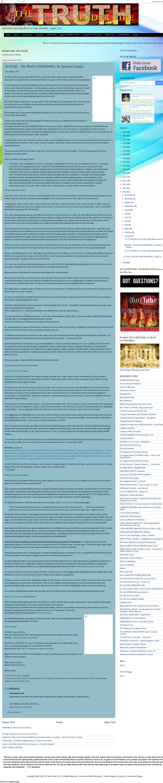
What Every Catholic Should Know (133, 648)
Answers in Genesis (128, 390)
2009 (124, 263)
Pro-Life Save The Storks (129, 596)
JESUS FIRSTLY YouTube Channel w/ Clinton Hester (141, 504)
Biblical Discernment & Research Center (136, 404)
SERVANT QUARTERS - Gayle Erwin (135, 615)
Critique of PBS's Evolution (130, 431)
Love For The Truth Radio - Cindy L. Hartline (137, 535)
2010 (124, 192)
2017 (124, 166)
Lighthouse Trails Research (130, 516)
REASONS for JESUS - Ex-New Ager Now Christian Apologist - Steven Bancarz (140, 610)
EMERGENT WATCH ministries (132, 471)
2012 (124, 184)
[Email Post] (34, 676)
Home (59, 722)
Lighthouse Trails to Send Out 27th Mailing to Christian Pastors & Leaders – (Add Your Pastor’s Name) (42, 737)
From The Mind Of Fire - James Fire (134, 492)
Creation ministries (127, 428)
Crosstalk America (127, 438)
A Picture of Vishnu (43, 613)
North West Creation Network (131, 558)
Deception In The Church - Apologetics (135, 442)
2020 (124, 154)
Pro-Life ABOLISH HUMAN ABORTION (135, 575)
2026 (124, 132)
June (127, 217)
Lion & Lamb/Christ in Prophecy (132, 520)
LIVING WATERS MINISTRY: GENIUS (135, 532)
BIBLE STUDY (51, 35)
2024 (124, 139)
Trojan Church (67, 502)
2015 (124, 173)
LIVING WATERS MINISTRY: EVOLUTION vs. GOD (140, 529)
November (129, 199)
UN (28, 681)
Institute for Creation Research (132, 495)
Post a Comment (13, 712)
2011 (124, 188)
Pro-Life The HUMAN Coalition (132, 599)
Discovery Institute (127, 449)
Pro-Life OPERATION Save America (134, 592)
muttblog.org (33, 704)
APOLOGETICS (27, 35)
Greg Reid (50, 678)
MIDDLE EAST (110, 35)
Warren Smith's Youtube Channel (133, 644)
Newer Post (8, 722)
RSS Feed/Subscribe (128, 51)
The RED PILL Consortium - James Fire (135, 637)
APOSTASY (39, 35)
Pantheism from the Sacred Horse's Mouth (21, 366)
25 (21, 448)
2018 (124, 162)
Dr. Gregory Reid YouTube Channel (134, 452)
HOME (8, 35)
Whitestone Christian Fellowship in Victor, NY (137, 651)
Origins (122, 568)
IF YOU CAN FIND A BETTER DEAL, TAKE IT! (142, 257)
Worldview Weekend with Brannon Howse (136, 654)
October (128, 202)
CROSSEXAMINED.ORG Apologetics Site (136, 435)
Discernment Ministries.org (130, 445)
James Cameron (61, 678)
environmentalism (34, 678)
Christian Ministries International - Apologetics (138, 418)
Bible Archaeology (127, 397)
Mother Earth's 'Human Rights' (16, 475)
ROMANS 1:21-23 (12, 448)
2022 (124, 147)
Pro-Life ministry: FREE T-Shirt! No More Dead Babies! (141, 589)
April (127, 225)
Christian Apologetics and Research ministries (138, 414)
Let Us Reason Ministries (129, 513)
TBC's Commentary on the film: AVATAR (37, 649)
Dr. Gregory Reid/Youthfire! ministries (134, 461)
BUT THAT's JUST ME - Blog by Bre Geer (136, 408)
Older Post (109, 722)
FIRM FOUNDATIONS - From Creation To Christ (139, 485)
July (126, 214)
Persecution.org (126, 572)
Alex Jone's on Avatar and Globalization (20, 597)
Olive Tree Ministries (128, 561)
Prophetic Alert (125, 602)
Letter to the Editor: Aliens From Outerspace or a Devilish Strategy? (28, 744)
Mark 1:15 (56, 28)
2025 (124, 136)
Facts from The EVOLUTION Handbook (135, 475)
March (127, 229)
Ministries (127, 387)
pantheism (19, 311)
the (55, 431)
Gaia (78, 481)
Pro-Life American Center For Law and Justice (138, 579)
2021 (124, 151)
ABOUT (16, 35)
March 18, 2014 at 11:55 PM (20, 707)
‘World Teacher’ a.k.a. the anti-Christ (90, 566)
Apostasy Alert (125, 394)
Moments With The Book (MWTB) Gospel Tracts (138, 546)
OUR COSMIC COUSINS (12, 747)
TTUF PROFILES (124, 35)
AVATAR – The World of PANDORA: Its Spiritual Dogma (44, 66)
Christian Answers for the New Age (133, 411)
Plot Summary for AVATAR (15, 190)
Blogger (139, 776)
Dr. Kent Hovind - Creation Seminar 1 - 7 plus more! (140, 464)
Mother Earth (89, 678)
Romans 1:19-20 (147, 112)
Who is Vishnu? (11, 627)
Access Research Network (130, 384)
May (126, 221)
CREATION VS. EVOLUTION (92, 35)
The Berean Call (126, 625)
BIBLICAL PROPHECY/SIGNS (69, 35)
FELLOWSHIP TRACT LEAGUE (133, 481)
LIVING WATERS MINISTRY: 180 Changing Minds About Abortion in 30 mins (140, 524)
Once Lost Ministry (127, 565)
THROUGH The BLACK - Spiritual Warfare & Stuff (139, 641)
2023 (124, 143)
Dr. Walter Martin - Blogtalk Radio (133, 468)
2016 (124, 169)
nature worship (101, 678)
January (128, 236)
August (128, 210)
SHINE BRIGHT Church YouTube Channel (136, 622)
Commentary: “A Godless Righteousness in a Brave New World (27, 741)
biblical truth (21, 678)
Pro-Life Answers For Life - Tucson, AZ (135, 582)
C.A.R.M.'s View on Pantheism (17, 371)
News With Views (127, 555)
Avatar (13, 678)
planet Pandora (20, 681)
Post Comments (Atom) (22, 728)
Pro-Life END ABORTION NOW (132, 585)
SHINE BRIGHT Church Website (133, 618)
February (128, 232)
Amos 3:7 (123, 387)
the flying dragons (23, 393)
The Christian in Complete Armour (133, 628)
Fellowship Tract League (129, 478)
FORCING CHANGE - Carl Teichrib (134, 488)
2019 (124, 158)
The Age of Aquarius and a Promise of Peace (19, 734)
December (129, 195)
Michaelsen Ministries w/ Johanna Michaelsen (138, 542)
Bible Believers (126, 401)
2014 (124, 177)
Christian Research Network (131, 421)
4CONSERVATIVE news (129, 380)
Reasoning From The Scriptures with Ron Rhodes (139, 606)
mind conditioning (76, 678)
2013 (124, 181)
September (129, 206)
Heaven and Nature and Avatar (25, 638)
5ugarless (122, 776)
